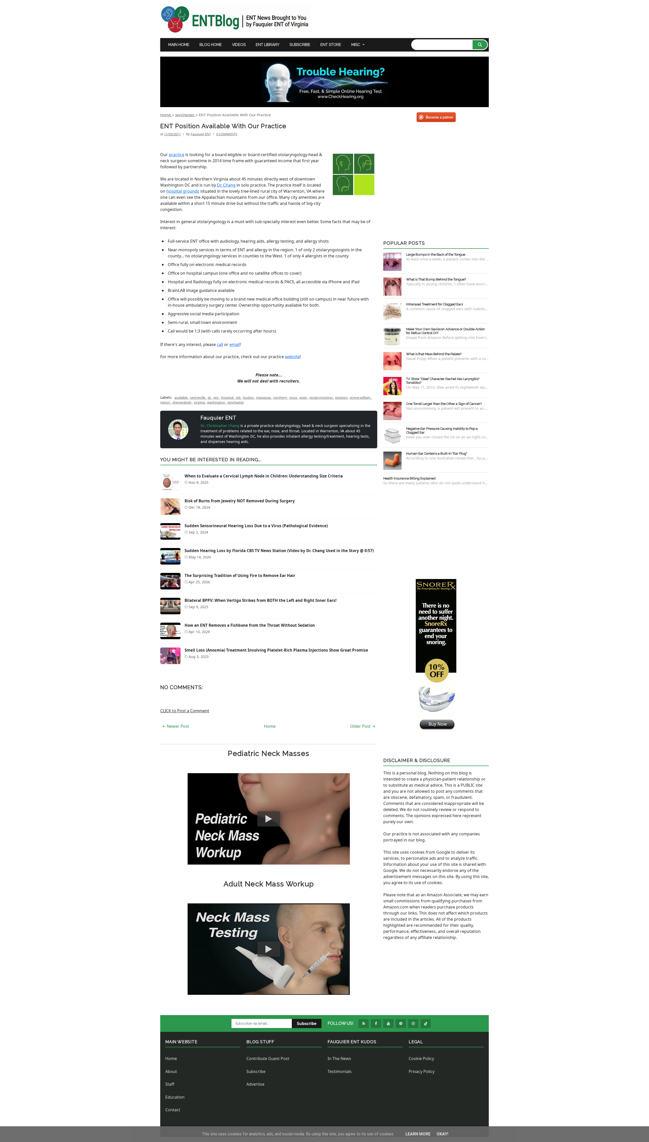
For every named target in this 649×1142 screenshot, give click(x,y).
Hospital (227, 397)
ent (216, 397)
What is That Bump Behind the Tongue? (436, 279)
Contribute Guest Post (267, 1058)
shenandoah (182, 402)
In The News (339, 1058)
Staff (169, 1084)
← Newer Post (175, 726)
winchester (235, 402)
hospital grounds (182, 191)
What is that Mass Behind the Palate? (433, 354)
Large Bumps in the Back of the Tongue (435, 254)
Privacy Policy (422, 1071)
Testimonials (340, 1071)
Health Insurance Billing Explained (409, 478)
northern (280, 397)
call (220, 344)
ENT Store (330, 44)
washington (216, 402)
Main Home (178, 44)
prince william (360, 397)
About (171, 1071)
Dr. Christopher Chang (220, 425)
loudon (249, 397)
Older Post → (362, 726)
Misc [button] (355, 44)
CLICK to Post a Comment (184, 711)
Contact (172, 1110)
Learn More (418, 1134)
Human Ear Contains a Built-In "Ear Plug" (436, 453)
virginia (200, 402)
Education (175, 1097)
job (238, 397)
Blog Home (211, 44)
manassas (264, 397)
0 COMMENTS (226, 134)
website (292, 356)
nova (293, 397)
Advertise (255, 1084)
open (303, 397)
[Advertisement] (436, 531)
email (234, 344)
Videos (239, 44)
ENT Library (267, 44)
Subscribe (300, 44)
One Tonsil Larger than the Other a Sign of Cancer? (444, 404)
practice (176, 154)
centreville (198, 397)
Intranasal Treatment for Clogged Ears (434, 304)
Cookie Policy (421, 1058)
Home (270, 726)
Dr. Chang (226, 185)
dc (210, 397)
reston (165, 402)
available (181, 397)
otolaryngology (321, 397)
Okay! (442, 1134)
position (341, 397)
